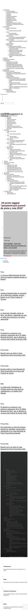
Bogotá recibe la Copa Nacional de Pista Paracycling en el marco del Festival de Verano (13, 371)
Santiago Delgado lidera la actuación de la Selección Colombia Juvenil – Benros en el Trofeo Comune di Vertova (13, 296)
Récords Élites (13, 33)
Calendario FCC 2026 (12, 62)
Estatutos (8, 15)
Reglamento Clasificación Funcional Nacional (15, 52)
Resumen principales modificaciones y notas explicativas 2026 (18, 84)
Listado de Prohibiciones (12, 77)
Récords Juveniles (14, 34)
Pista (7, 32)
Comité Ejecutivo (10, 11)
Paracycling (9, 45)
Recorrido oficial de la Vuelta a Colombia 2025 (15, 582)
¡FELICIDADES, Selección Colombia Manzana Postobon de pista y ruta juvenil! (14, 246)
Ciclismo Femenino (11, 28)
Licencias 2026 (7, 89)
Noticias (5, 58)
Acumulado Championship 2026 (17, 37)
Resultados (6, 69)
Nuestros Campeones (9, 59)
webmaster (8, 255)
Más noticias (4, 258)
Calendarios (6, 60)
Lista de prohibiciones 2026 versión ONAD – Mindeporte (18, 87)
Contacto (8, 13)
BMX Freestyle (10, 39)
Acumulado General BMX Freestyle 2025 (17, 145)
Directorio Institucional (12, 12)
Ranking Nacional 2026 (15, 30)
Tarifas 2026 (9, 90)
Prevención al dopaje (8, 71)
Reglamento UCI (10, 17)
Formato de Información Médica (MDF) (17, 159)
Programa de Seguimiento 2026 (17, 78)
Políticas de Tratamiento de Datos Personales (14, 128)
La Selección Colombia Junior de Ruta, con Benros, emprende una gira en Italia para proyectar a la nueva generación (14, 316)
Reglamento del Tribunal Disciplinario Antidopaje (15, 177)
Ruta (7, 29)
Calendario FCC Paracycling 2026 (15, 68)
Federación (6, 9)
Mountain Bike (10, 43)
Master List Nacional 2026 (15, 50)
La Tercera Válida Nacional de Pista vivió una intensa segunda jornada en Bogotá (14, 277)
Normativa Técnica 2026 (15, 54)
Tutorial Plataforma (11, 91)
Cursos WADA (10, 76)
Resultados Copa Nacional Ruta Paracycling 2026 (17, 48)
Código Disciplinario (11, 16)
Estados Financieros (11, 20)
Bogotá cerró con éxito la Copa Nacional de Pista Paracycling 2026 (13, 354)
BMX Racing (9, 35)
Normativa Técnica (11, 19)
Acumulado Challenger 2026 (16, 38)
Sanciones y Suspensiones (13, 72)
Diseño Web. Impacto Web (16, 556)
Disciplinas (6, 26)
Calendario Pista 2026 (12, 63)
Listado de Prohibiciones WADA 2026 (17, 184)
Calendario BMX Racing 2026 (14, 64)
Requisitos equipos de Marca (13, 22)
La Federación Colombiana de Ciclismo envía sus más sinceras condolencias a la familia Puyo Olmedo (12, 390)
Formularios (9, 21)
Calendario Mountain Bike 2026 (14, 65)
